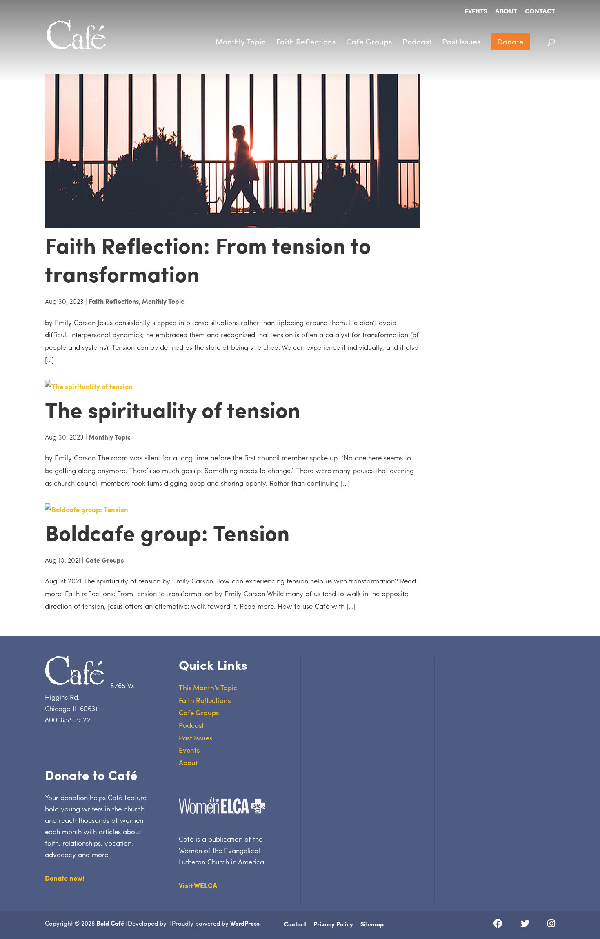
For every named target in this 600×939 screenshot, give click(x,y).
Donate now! (64, 878)
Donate (510, 41)
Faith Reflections (306, 41)
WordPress (245, 923)
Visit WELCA (198, 885)
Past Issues (461, 41)
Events (475, 11)
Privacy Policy (333, 923)
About (506, 11)
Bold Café (110, 923)
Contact (540, 11)
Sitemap (372, 923)
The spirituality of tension (172, 408)
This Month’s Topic (208, 687)
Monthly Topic (241, 41)
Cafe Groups (369, 41)
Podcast (416, 41)
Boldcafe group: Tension (167, 532)
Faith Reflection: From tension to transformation (208, 259)
